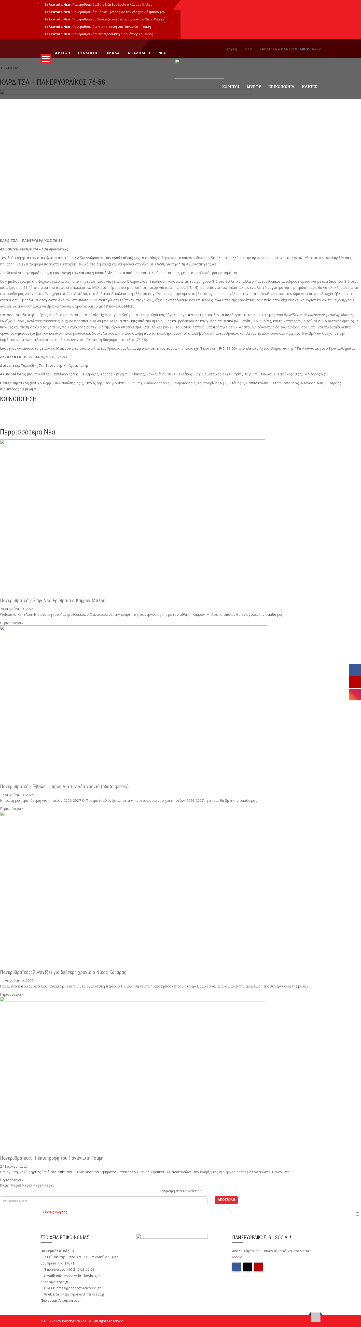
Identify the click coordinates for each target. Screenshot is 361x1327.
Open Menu (46, 58)
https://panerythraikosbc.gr (83, 1294)
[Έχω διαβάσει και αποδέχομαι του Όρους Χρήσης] (180, 1213)
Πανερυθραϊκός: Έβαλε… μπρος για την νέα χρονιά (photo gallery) (64, 786)
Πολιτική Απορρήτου (60, 1300)
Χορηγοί (230, 86)
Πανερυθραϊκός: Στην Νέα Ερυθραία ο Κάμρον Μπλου (112, 4)
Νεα (162, 53)
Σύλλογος (88, 53)
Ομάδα (112, 53)
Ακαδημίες (139, 53)
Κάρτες (309, 86)
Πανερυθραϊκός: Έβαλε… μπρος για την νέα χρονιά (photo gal (118, 12)
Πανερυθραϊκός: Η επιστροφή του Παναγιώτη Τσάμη (111, 26)
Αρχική (62, 53)
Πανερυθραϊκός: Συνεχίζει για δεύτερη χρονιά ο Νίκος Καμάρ (118, 19)
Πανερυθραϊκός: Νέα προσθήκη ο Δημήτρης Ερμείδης (112, 34)
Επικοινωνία (281, 86)
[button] (180, 408)
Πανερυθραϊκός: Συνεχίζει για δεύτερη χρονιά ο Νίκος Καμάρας (63, 972)
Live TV (254, 86)
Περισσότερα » (12, 622)
